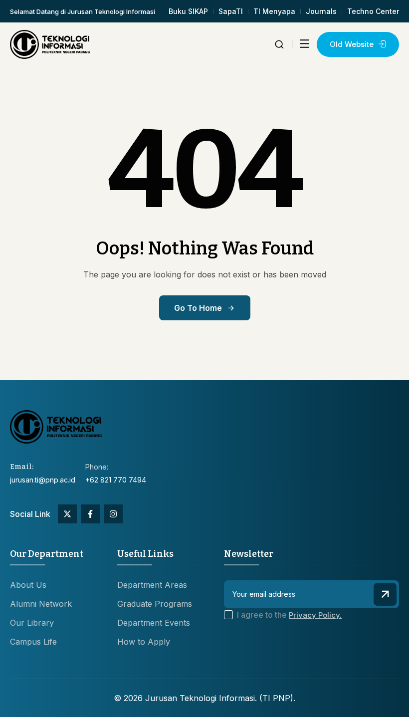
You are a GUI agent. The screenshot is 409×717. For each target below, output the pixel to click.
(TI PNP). (277, 698)
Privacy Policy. (315, 615)
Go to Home (198, 308)
